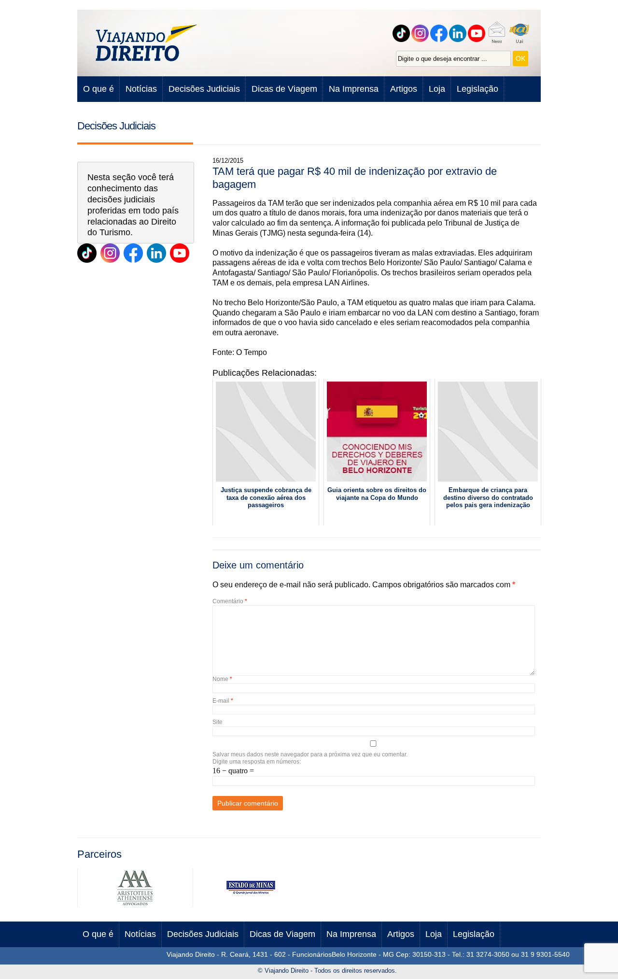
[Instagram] (421, 33)
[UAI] (520, 33)
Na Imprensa (354, 89)
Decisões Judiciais (204, 89)
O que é (98, 89)
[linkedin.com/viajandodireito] (458, 33)
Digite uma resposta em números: (256, 761)
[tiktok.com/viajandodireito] (402, 33)
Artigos (403, 89)
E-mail (222, 700)
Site (217, 722)
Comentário (229, 601)
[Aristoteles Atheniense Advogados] (135, 904)
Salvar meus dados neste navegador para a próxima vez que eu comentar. (309, 754)
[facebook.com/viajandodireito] (440, 33)
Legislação (477, 89)
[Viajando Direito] (147, 43)
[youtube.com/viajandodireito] (477, 33)
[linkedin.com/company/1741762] (156, 253)
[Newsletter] (497, 33)
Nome (222, 679)
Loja (437, 89)
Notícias (141, 89)
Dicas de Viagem (284, 89)
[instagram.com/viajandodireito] (110, 253)
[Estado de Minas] (250, 904)
